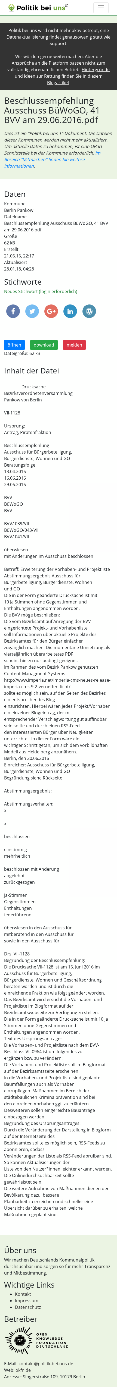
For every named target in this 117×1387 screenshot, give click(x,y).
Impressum (26, 1301)
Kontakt (23, 1294)
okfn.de (23, 1370)
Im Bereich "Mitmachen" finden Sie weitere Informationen (52, 159)
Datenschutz (28, 1307)
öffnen (14, 345)
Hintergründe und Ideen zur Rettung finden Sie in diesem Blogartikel (62, 76)
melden (74, 345)
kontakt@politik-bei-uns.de (46, 1364)
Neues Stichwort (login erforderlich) (40, 291)
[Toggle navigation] (101, 7)
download (44, 345)
